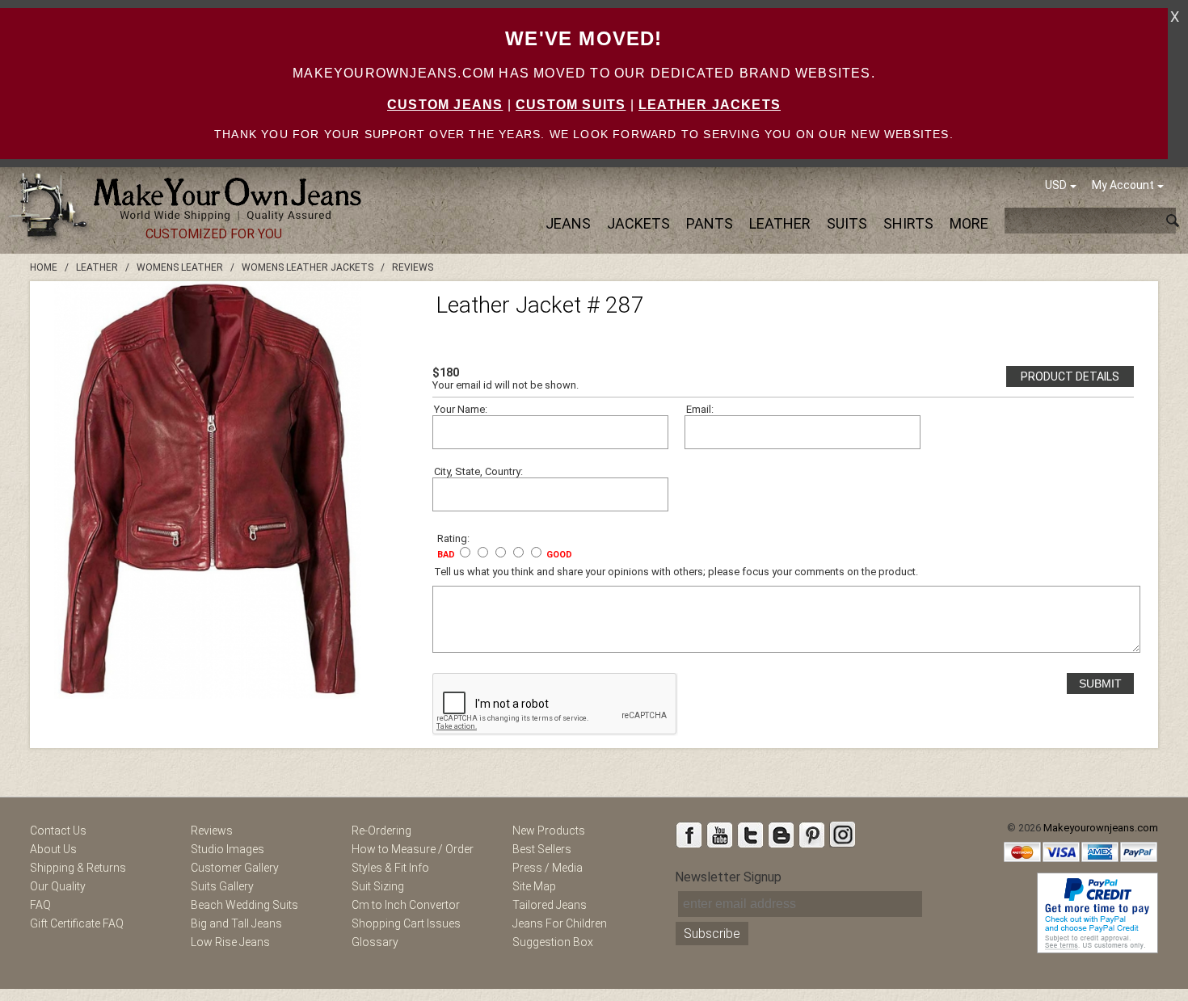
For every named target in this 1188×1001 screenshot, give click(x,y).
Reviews (212, 830)
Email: (700, 409)
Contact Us (58, 830)
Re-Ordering (381, 830)
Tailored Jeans (549, 904)
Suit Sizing (378, 886)
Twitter (750, 834)
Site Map (534, 886)
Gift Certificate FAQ (77, 923)
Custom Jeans (445, 104)
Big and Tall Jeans (236, 923)
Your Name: (460, 409)
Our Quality (58, 886)
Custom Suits (571, 104)
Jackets (638, 223)
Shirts (908, 223)
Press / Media (547, 867)
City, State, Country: (478, 471)
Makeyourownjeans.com (1100, 828)
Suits (847, 223)
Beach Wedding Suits (244, 904)
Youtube (719, 834)
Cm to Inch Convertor (406, 904)
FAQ (40, 904)
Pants (709, 223)
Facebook (688, 834)
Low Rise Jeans (230, 942)
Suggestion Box (552, 942)
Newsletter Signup (728, 877)
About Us (53, 849)
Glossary (375, 942)
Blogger (781, 834)
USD (1056, 185)
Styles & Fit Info (390, 867)
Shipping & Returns (78, 867)
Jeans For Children (559, 923)
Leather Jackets (709, 104)
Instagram (842, 834)
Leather (780, 223)
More (969, 223)
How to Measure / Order (413, 849)
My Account (1123, 185)
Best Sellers (541, 849)
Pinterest (811, 834)
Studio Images (227, 849)
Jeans (568, 223)
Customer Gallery (235, 867)
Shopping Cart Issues (406, 923)
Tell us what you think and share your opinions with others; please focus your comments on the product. (676, 572)
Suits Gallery (222, 886)
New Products (548, 830)
